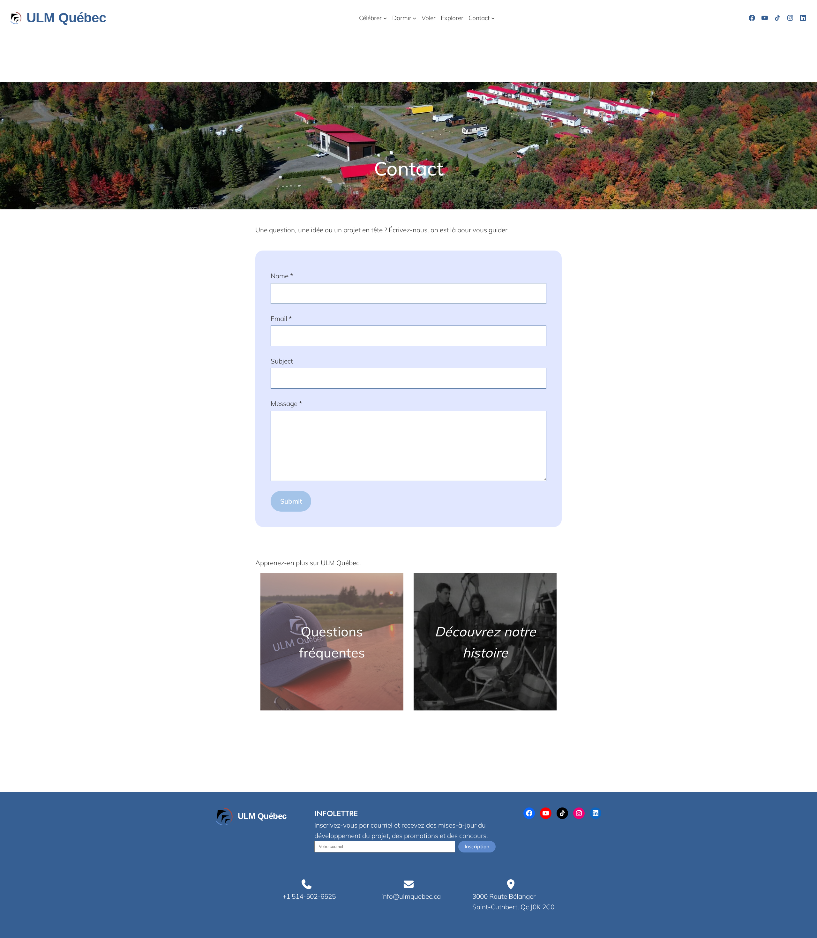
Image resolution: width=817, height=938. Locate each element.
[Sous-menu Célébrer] (385, 18)
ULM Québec (66, 17)
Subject (282, 361)
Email (281, 318)
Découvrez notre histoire (485, 642)
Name (282, 276)
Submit (291, 501)
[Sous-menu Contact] (493, 18)
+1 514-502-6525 (309, 896)
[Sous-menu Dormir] (414, 18)
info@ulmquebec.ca (411, 896)
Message (286, 403)
